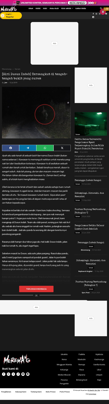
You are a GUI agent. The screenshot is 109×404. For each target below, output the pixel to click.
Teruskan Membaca (36, 289)
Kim (76, 152)
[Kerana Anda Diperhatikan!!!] (8, 9)
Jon (6, 82)
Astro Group (92, 394)
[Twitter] (13, 374)
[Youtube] (106, 14)
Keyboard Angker (85, 271)
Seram (17, 69)
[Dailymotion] (93, 17)
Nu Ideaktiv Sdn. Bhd (94, 390)
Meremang (6, 69)
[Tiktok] (18, 374)
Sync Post (86, 292)
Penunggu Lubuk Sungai (88, 180)
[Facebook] (93, 14)
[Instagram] (96, 14)
